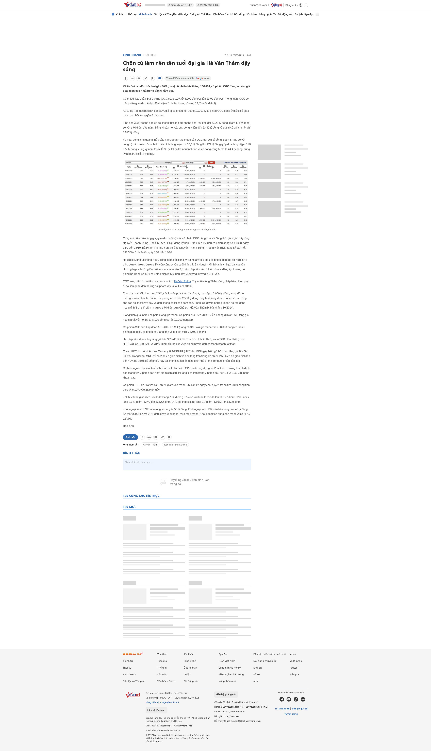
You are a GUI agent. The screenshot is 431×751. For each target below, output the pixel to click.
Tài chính (151, 55)
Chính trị (121, 14)
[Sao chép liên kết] (145, 78)
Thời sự (132, 14)
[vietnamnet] (133, 8)
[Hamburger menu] (317, 14)
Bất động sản (285, 14)
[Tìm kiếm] (306, 5)
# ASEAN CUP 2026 (208, 5)
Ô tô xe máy (190, 667)
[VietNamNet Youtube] (289, 700)
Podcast (294, 667)
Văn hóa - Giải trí (223, 14)
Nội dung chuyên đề (264, 661)
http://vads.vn (231, 716)
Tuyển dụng (291, 713)
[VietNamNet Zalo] (303, 700)
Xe (274, 14)
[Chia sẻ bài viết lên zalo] (132, 78)
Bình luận (130, 437)
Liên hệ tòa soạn (156, 710)
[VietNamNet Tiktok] (296, 700)
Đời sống (239, 14)
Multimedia (296, 661)
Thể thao (206, 14)
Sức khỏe (251, 14)
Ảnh (255, 681)
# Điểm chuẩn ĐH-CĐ (180, 5)
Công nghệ (265, 14)
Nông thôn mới (227, 681)
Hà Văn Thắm (182, 281)
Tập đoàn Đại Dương (175, 444)
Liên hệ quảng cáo (226, 694)
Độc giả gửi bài (300, 708)
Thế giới (195, 14)
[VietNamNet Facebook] (281, 700)
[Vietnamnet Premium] (133, 655)
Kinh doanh (145, 14)
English (257, 667)
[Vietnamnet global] (276, 6)
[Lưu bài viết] (152, 78)
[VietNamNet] (113, 14)
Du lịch (299, 14)
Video (293, 654)
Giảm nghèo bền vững (231, 674)
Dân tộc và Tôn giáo (165, 14)
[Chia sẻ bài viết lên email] (138, 78)
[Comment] (160, 78)
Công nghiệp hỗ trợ (230, 667)
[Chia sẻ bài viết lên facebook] (125, 78)
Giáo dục (183, 14)
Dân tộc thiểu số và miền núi (269, 654)
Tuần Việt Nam (258, 5)
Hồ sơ (256, 674)
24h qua (294, 674)
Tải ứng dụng (282, 708)
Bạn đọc (309, 14)
